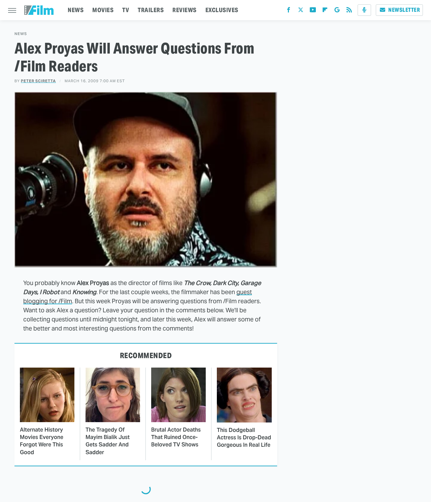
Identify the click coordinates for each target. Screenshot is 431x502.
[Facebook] (288, 11)
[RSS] (349, 11)
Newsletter (404, 9)
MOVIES (102, 10)
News (20, 34)
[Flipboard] (325, 11)
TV (125, 10)
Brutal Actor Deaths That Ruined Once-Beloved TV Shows (176, 437)
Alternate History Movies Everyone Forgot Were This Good (41, 441)
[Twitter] (300, 11)
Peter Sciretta (38, 81)
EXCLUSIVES (221, 10)
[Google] (337, 11)
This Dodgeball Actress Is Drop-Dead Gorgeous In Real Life (244, 438)
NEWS (76, 10)
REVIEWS (184, 10)
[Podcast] (364, 10)
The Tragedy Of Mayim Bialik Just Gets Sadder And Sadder (108, 441)
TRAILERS (151, 10)
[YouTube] (313, 11)
